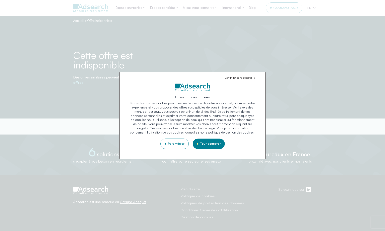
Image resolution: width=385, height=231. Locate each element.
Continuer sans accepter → (240, 77)
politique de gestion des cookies (231, 132)
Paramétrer (176, 144)
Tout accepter (210, 144)
